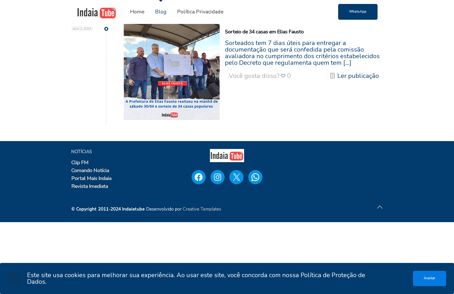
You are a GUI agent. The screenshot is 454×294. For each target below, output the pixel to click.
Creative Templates (202, 209)
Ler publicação (358, 76)
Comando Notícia (90, 170)
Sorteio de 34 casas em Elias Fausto (264, 31)
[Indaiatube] (96, 12)
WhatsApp (358, 11)
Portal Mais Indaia (91, 178)
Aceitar (429, 278)
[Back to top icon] (379, 207)
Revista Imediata (89, 186)
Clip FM (79, 162)
